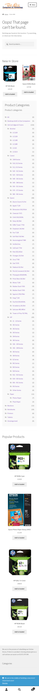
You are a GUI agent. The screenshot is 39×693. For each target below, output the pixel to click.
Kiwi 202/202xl (17, 252)
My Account (6, 689)
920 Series (16, 371)
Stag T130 (16, 298)
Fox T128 (16, 233)
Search (19, 689)
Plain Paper (16, 402)
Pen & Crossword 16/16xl (21, 271)
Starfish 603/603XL (19, 302)
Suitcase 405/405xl (19, 309)
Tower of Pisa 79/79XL (20, 313)
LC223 (15, 148)
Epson (12, 198)
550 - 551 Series (18, 186)
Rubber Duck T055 (19, 286)
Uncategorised (12, 421)
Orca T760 (16, 259)
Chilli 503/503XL (18, 217)
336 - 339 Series (18, 344)
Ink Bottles (16, 244)
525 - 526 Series (18, 175)
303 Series (16, 333)
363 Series (16, 352)
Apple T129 (16, 206)
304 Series (16, 336)
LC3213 (15, 152)
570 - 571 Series (18, 190)
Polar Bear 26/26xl (19, 279)
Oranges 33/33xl (18, 256)
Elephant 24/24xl (18, 229)
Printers (10, 413)
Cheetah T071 (17, 213)
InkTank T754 (17, 248)
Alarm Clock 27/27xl (19, 202)
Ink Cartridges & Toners (15, 125)
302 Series (16, 329)
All (8, 117)
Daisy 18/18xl (17, 221)
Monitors (10, 406)
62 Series (16, 359)
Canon (12, 156)
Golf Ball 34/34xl (18, 236)
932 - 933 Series (18, 375)
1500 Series (16, 159)
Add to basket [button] (10, 94)
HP (11, 317)
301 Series (16, 325)
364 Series (16, 356)
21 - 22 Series (17, 321)
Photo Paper (17, 398)
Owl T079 (16, 263)
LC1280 (15, 144)
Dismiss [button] (5, 683)
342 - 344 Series (18, 348)
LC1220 (15, 133)
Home (6, 14)
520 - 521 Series (18, 171)
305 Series (16, 340)
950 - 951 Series (18, 383)
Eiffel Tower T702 (18, 225)
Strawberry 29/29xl (19, 306)
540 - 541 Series (18, 179)
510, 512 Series (17, 163)
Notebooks (11, 409)
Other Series (17, 390)
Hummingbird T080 (19, 240)
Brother (13, 129)
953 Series (16, 386)
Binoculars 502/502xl (20, 209)
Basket (30, 687)
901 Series (16, 363)
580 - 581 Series (18, 194)
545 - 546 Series (18, 183)
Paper (12, 394)
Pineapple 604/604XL (20, 275)
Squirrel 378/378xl (19, 294)
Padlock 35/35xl (18, 267)
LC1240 (15, 140)
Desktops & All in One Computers (18, 121)
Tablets (10, 417)
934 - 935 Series (18, 379)
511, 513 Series (17, 167)
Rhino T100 (16, 283)
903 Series (16, 367)
